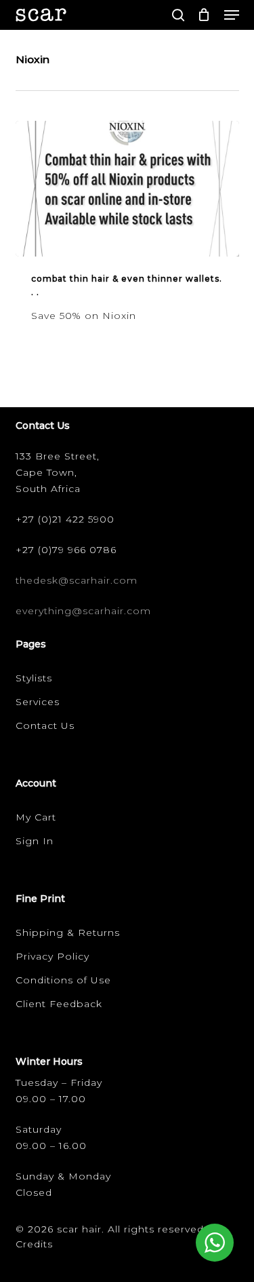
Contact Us (45, 725)
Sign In (35, 841)
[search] (178, 15)
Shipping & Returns (68, 932)
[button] (231, 15)
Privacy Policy (52, 956)
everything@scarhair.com (83, 611)
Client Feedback (59, 1004)
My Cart (36, 817)
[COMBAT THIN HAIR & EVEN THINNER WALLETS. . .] (127, 189)
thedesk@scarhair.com (76, 580)
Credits (34, 1244)
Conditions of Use (63, 980)
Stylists (34, 678)
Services (38, 702)
